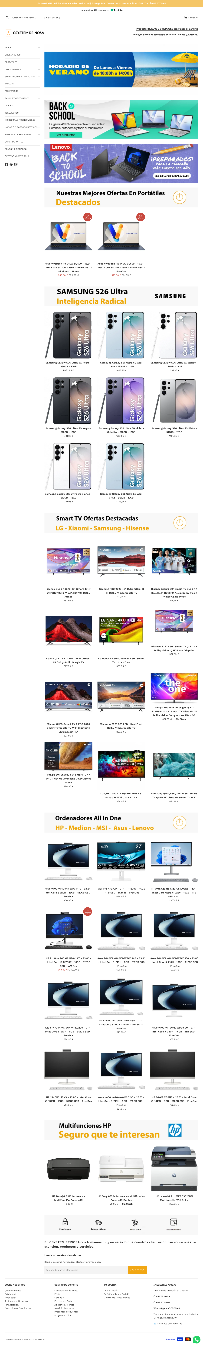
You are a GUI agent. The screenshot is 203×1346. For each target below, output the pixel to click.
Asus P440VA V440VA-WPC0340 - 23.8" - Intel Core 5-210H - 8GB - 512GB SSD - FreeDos (121, 962)
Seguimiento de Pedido (116, 1294)
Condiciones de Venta (66, 1290)
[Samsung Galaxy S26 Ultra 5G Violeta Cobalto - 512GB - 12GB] (121, 401)
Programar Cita (62, 1315)
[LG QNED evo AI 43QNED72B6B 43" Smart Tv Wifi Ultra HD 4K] (121, 766)
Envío (57, 1294)
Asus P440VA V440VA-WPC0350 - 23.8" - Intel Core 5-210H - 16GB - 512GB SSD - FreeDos (174, 962)
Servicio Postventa (64, 1308)
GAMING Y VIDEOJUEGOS (22, 98)
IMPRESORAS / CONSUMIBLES (22, 120)
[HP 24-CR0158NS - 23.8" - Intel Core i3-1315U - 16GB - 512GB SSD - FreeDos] (68, 1070)
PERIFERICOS (22, 91)
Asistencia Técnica (64, 1304)
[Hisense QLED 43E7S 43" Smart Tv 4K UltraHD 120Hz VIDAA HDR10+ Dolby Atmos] (68, 561)
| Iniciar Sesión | (52, 17)
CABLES (9, 105)
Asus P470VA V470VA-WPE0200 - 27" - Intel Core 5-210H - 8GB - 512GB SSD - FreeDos (68, 1031)
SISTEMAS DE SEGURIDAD (22, 134)
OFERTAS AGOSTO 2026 (17, 156)
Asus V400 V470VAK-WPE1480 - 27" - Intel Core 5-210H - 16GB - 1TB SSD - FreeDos (121, 1024)
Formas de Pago (63, 1301)
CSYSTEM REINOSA (37, 1340)
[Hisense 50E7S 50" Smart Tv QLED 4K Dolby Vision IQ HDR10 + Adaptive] (174, 625)
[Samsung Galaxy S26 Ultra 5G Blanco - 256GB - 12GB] (174, 335)
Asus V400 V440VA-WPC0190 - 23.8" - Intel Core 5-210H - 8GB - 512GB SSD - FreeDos (121, 1101)
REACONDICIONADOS (15, 149)
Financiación (12, 1304)
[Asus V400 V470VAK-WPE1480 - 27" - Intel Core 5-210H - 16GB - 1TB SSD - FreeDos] (121, 996)
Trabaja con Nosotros (16, 1301)
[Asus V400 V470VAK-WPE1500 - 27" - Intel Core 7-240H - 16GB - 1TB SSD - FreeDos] (174, 1000)
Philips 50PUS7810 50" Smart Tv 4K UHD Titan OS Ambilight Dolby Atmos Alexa (68, 778)
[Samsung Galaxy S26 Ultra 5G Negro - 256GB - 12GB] (68, 335)
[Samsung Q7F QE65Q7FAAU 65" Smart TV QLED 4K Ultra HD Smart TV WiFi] (174, 766)
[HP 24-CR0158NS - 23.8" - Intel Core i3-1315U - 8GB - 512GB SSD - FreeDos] (174, 1070)
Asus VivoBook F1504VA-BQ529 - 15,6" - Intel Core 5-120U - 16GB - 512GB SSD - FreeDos (121, 267)
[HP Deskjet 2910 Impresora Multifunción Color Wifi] (68, 1169)
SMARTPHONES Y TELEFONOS (22, 76)
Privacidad (10, 1294)
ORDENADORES (22, 55)
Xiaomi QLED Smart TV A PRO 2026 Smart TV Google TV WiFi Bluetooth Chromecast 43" (68, 728)
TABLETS (22, 84)
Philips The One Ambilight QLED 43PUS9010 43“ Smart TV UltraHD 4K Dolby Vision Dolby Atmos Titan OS (174, 711)
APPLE (22, 47)
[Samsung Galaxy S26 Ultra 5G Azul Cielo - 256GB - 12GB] (121, 335)
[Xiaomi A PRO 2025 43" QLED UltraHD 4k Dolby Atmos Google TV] (121, 561)
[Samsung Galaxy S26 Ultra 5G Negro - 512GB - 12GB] (68, 401)
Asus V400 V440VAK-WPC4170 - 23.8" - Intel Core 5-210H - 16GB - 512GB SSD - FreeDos (68, 892)
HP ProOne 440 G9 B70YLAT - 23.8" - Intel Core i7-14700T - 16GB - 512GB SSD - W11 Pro (68, 962)
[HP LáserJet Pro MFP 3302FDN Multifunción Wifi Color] (174, 1169)
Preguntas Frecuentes (66, 1311)
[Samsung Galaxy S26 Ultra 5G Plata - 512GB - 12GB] (174, 401)
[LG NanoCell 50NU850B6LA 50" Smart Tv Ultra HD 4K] (121, 631)
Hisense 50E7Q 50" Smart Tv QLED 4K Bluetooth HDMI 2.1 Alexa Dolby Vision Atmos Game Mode (174, 593)
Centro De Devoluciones (117, 1297)
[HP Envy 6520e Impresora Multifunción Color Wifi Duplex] (121, 1169)
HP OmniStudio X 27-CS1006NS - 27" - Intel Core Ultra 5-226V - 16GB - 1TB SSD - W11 (174, 892)
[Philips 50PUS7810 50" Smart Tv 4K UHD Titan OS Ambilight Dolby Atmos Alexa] (68, 756)
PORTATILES (22, 62)
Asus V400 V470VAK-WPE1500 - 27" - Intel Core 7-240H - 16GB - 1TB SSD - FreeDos (174, 1031)
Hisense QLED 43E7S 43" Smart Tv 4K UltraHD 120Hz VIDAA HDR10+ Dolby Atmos (68, 593)
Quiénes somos (13, 1290)
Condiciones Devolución (18, 1308)
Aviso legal (10, 1297)
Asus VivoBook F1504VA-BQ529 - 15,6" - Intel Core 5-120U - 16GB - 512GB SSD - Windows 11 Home (68, 267)
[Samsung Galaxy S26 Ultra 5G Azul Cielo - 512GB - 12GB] (121, 466)
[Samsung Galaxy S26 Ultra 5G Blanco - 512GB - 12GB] (68, 466)
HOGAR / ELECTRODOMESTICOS (22, 127)
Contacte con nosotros (169, 1323)
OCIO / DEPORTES (22, 142)
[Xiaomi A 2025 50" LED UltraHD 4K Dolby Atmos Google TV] (121, 697)
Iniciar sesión (111, 1290)
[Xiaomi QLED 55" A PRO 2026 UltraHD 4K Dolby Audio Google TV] (68, 631)
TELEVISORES (22, 113)
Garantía (59, 1297)
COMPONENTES (22, 69)
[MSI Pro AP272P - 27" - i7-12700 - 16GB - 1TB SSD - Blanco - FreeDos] (121, 861)
